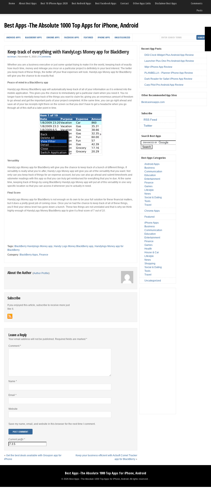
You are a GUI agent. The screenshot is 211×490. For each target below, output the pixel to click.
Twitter (148, 125)
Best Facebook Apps (105, 3)
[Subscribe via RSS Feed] (9, 316)
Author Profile (41, 273)
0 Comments (44, 56)
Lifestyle (149, 190)
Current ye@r (16, 439)
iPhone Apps (104, 37)
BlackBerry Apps (33, 37)
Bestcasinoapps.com (153, 102)
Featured (88, 37)
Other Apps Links (142, 3)
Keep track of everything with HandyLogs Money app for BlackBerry (68, 51)
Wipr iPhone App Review (158, 66)
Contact (124, 3)
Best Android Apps (81, 3)
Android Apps (13, 37)
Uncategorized (122, 37)
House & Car (151, 252)
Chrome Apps (53, 37)
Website (13, 408)
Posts (199, 10)
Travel (147, 204)
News (147, 193)
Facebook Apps (71, 37)
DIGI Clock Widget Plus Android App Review (169, 55)
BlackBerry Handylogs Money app (33, 246)
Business (149, 167)
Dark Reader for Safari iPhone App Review (168, 78)
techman (11, 56)
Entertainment (152, 178)
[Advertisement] (55, 222)
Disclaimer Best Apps (166, 3)
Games (148, 186)
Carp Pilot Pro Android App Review (163, 84)
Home (12, 3)
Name (12, 381)
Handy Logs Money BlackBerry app (73, 246)
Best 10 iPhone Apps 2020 (54, 3)
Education (150, 175)
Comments (196, 3)
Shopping (149, 263)
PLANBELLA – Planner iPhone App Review (168, 72)
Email (12, 395)
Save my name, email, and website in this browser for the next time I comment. (51, 423)
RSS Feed (150, 119)
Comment (14, 345)
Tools (147, 201)
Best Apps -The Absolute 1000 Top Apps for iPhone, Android (71, 25)
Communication (153, 171)
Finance (43, 254)
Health (148, 248)
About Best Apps (27, 3)
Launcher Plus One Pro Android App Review (169, 61)
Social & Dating (153, 197)
